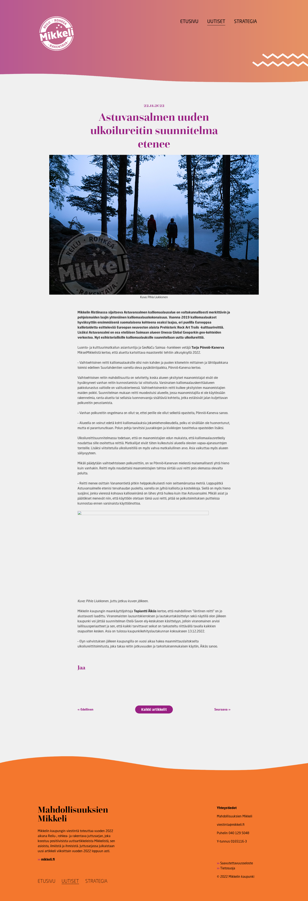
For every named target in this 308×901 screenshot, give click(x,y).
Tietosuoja (227, 868)
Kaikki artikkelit (154, 709)
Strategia (245, 21)
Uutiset (216, 21)
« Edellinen (85, 709)
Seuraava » (222, 709)
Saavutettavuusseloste (236, 863)
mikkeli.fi (48, 859)
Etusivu (189, 21)
